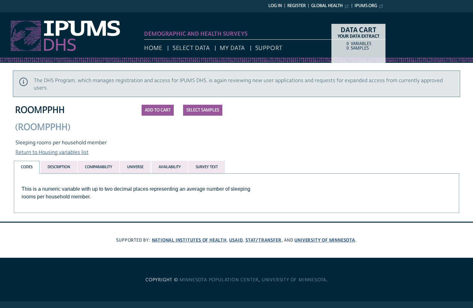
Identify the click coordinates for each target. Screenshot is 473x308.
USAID (236, 240)
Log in (275, 6)
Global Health (327, 6)
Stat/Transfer (263, 240)
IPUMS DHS (13, 15)
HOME (153, 48)
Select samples (202, 110)
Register (296, 6)
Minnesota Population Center (219, 280)
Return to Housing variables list (51, 152)
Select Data (190, 48)
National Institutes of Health (189, 240)
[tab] (27, 167)
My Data (232, 48)
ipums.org (366, 6)
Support (269, 48)
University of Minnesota (324, 240)
